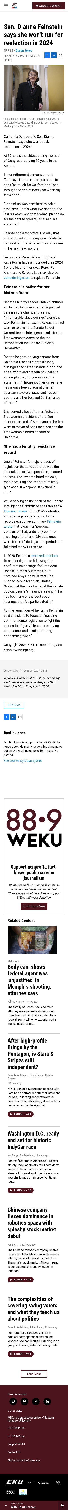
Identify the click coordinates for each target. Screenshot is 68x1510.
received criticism (44, 556)
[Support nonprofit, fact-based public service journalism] (34, 829)
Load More (34, 1374)
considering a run (17, 278)
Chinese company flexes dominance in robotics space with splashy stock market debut (32, 1222)
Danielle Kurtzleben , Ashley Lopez (26, 1327)
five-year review (16, 511)
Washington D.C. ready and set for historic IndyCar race (33, 1140)
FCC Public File (16, 1428)
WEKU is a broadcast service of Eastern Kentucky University (31, 1419)
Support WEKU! (50, 5)
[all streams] (63, 1505)
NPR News (14, 705)
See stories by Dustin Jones (23, 761)
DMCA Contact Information (24, 1460)
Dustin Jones (24, 50)
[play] (5, 1505)
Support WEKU (16, 1444)
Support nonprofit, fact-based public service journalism (34, 872)
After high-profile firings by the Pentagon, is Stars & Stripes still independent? (31, 1053)
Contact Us (14, 1452)
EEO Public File (16, 1436)
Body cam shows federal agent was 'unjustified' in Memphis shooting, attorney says (29, 979)
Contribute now (34, 906)
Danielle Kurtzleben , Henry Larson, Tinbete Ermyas (30, 1077)
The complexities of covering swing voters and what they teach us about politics (34, 1309)
